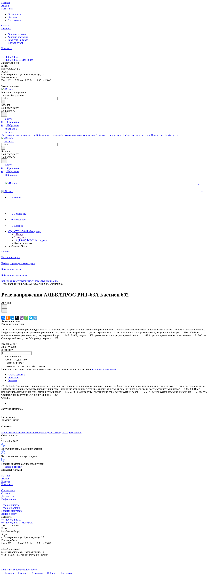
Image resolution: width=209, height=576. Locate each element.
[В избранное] (4, 306)
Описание (13, 377)
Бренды (5, 481)
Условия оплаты (17, 34)
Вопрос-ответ (15, 42)
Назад (19, 234)
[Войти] (199, 180)
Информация (8, 499)
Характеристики (17, 374)
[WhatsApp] (26, 318)
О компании (15, 14)
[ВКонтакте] (3, 318)
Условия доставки (18, 37)
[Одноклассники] (8, 318)
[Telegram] (35, 318)
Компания (7, 484)
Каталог (5, 475)
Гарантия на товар (18, 40)
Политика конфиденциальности (19, 569)
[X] (17, 318)
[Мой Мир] (12, 318)
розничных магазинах (103, 369)
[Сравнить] (4, 310)
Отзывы (12, 17)
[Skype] (31, 318)
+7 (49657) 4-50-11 (11, 56)
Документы (14, 20)
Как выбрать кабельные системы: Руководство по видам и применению (41, 432)
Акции (5, 478)
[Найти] (4, 114)
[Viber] (22, 318)
